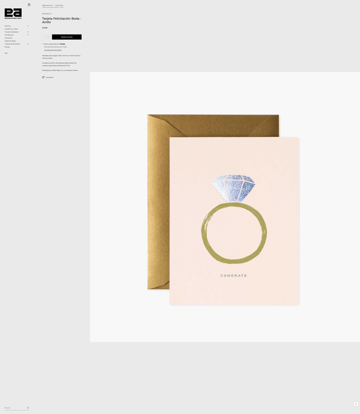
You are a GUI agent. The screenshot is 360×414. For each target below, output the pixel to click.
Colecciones (59, 5)
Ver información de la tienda (53, 50)
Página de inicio (47, 5)
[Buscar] (28, 408)
